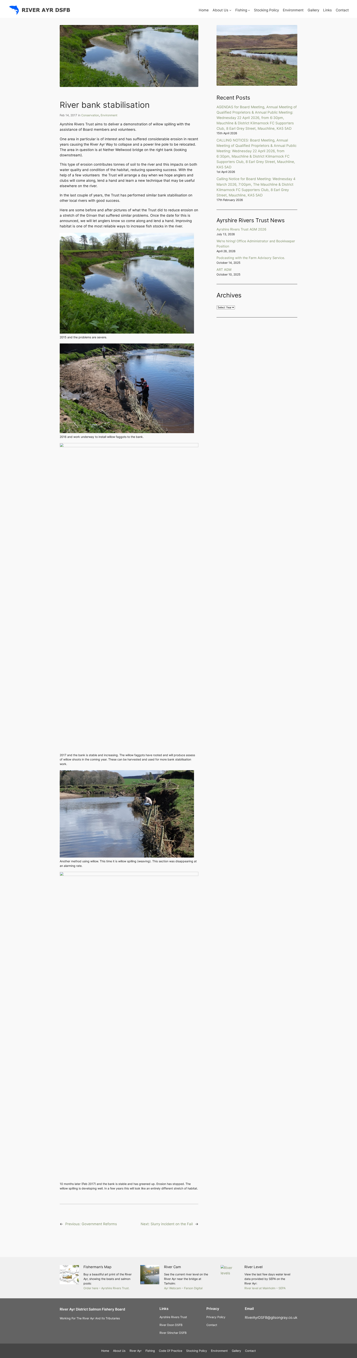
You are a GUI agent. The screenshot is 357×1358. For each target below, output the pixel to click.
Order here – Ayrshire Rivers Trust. (106, 1288)
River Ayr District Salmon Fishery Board (92, 1309)
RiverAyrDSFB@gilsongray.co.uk (271, 1317)
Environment (109, 115)
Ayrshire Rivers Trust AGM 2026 (241, 229)
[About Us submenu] (230, 10)
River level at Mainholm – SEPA (265, 1288)
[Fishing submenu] (249, 10)
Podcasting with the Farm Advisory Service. (251, 258)
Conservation (90, 115)
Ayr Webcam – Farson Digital (183, 1288)
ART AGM (224, 269)
